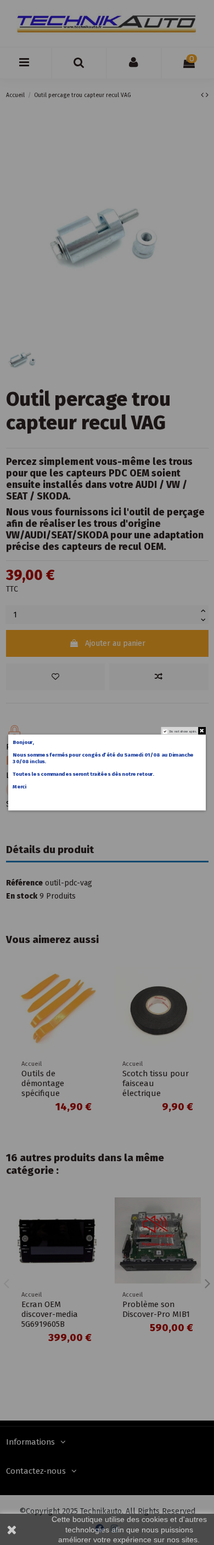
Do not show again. (183, 732)
